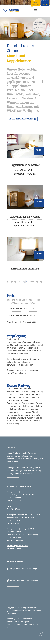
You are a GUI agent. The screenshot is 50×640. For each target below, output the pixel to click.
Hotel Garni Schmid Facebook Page (23, 581)
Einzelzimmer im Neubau (25, 216)
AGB (19, 619)
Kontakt (11, 619)
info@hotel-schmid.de (15, 549)
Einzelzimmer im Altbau (25, 268)
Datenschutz (13, 622)
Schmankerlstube (15, 362)
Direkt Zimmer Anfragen (21, 119)
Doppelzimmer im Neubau (25, 165)
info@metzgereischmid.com (17, 546)
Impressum (28, 619)
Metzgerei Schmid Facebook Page (23, 568)
